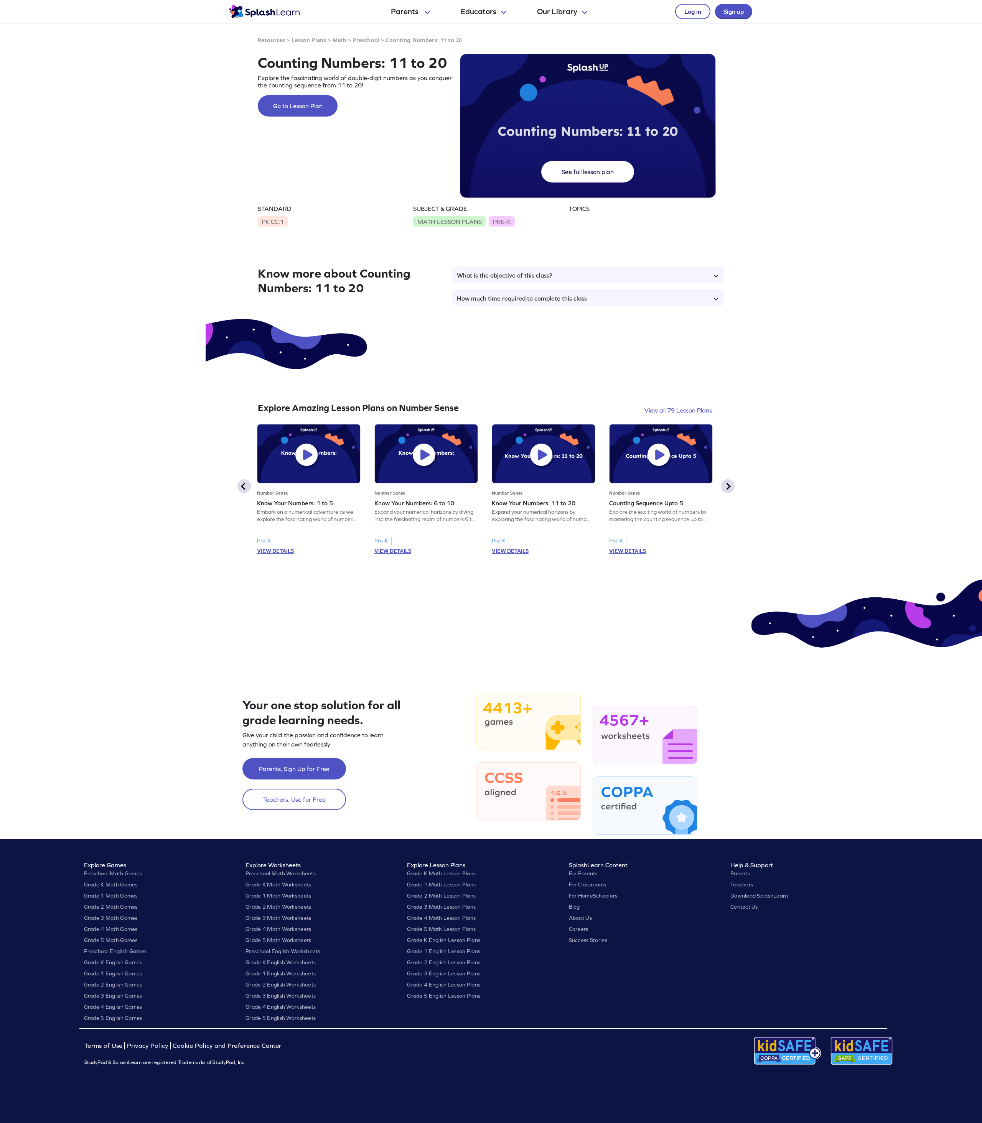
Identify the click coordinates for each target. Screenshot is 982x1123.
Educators (478, 11)
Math (340, 40)
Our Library (557, 11)
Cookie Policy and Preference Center (227, 1045)
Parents (405, 11)
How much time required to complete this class (522, 298)
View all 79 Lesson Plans (678, 410)
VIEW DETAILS (275, 551)
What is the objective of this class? (504, 275)
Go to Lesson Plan (298, 105)
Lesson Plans (309, 40)
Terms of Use (104, 1045)
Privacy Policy (147, 1045)
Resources (271, 40)
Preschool (366, 40)
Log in (692, 11)
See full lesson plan (588, 171)
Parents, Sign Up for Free (294, 768)
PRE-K (502, 221)
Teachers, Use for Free (294, 799)
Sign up (733, 11)
